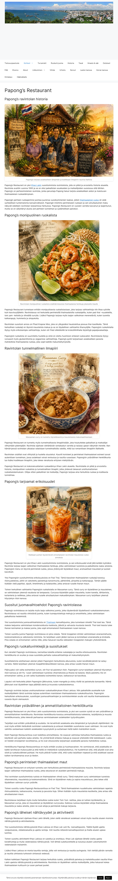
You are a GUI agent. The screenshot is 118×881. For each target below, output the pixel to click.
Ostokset (106, 63)
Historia (71, 63)
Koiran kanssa (102, 70)
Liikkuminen (37, 70)
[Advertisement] (59, 42)
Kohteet (27, 63)
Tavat (81, 63)
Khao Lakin (36, 185)
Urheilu (63, 70)
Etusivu (15, 70)
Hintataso (8, 77)
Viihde (52, 70)
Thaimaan (51, 622)
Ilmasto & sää (93, 63)
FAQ (6, 70)
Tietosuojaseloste (12, 63)
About (25, 70)
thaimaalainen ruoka (89, 200)
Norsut (73, 70)
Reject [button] (108, 878)
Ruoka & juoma (57, 63)
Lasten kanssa (86, 70)
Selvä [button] (100, 878)
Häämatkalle (22, 77)
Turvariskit (42, 63)
